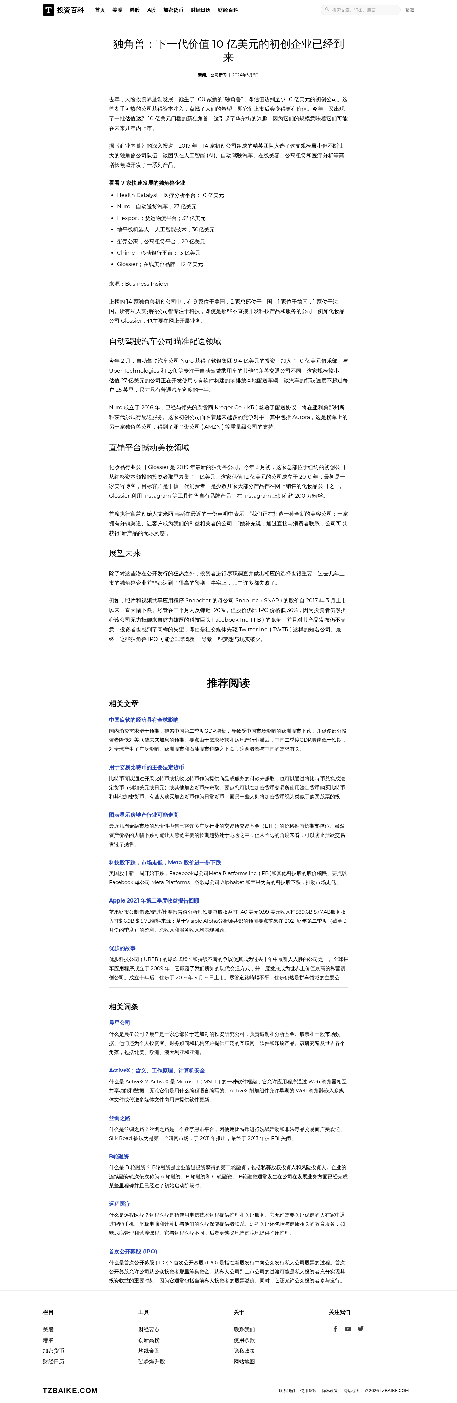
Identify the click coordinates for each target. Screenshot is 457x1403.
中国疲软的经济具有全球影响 (144, 720)
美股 (117, 10)
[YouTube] (348, 1329)
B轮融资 (119, 1156)
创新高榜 (149, 1340)
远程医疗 (119, 1204)
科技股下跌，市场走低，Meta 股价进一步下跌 (165, 862)
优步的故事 (122, 948)
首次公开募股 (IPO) (133, 1251)
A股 (151, 10)
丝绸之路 (119, 1118)
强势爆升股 (151, 1361)
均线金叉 (149, 1351)
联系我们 (244, 1329)
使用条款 (244, 1340)
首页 (100, 10)
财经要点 (149, 1329)
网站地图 (244, 1361)
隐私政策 (244, 1351)
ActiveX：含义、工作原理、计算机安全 (157, 1070)
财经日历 (201, 10)
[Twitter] (361, 1329)
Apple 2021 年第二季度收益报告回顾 (154, 900)
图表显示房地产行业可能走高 (144, 815)
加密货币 (173, 10)
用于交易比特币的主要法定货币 (146, 767)
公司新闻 (219, 74)
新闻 (202, 74)
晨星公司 (119, 1023)
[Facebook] (335, 1329)
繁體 (409, 9)
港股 (135, 10)
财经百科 (228, 10)
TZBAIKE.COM (70, 1390)
